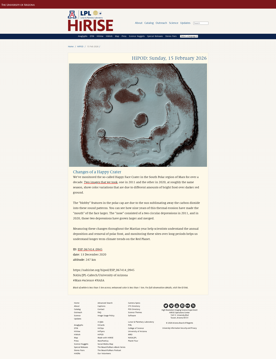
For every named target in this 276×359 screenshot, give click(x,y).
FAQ (99, 312)
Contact (101, 309)
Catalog (149, 22)
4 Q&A (100, 322)
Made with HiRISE (105, 338)
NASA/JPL (132, 338)
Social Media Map (105, 344)
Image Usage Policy (106, 316)
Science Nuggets (137, 36)
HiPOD (80, 46)
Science (173, 22)
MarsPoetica (103, 341)
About (138, 22)
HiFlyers (101, 331)
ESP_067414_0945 (90, 249)
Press (124, 36)
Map (117, 36)
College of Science (136, 328)
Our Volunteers (104, 353)
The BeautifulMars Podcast (109, 350)
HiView (100, 36)
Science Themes (135, 312)
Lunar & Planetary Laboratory (141, 322)
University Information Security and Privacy (179, 328)
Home (71, 46)
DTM (92, 36)
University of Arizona (137, 331)
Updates (185, 22)
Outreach (161, 22)
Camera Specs (134, 303)
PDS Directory (134, 309)
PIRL (130, 325)
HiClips (101, 328)
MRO (130, 334)
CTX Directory (134, 306)
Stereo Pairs (171, 36)
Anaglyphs (82, 36)
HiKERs (77, 353)
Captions (101, 306)
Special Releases (155, 36)
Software (132, 316)
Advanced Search (105, 303)
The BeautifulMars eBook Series (111, 347)
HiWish (109, 36)
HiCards (101, 325)
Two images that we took (100, 182)
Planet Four (133, 341)
